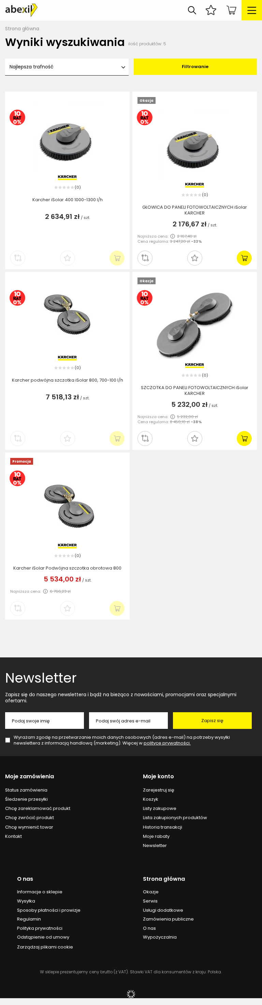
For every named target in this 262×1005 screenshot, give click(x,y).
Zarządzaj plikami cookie (45, 947)
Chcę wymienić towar (29, 827)
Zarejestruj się (158, 790)
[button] (194, 258)
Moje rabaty (156, 836)
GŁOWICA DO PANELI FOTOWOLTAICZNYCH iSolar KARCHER (194, 210)
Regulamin (29, 919)
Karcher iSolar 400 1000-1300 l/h (67, 200)
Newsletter (41, 677)
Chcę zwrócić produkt (29, 817)
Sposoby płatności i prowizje (49, 910)
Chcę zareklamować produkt (37, 808)
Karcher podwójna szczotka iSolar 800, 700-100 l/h (67, 380)
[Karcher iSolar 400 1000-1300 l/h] (67, 138)
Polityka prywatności (39, 928)
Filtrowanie (195, 66)
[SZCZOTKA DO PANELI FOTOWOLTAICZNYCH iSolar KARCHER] (194, 326)
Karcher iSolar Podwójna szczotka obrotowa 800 (67, 568)
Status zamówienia (26, 790)
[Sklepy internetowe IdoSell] (131, 994)
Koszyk (150, 799)
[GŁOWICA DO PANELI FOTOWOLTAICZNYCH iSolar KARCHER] (194, 145)
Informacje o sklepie (39, 892)
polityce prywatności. (167, 743)
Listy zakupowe (159, 808)
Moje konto (158, 776)
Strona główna (22, 28)
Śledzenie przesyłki (26, 799)
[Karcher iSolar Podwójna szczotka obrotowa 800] (67, 506)
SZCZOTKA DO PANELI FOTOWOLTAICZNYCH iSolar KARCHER (194, 391)
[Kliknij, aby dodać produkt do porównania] (144, 258)
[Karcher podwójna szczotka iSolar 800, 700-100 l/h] (67, 318)
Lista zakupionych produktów (175, 817)
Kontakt (13, 836)
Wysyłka (26, 901)
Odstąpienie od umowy (43, 937)
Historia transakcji (162, 827)
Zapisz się (212, 720)
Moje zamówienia (29, 776)
